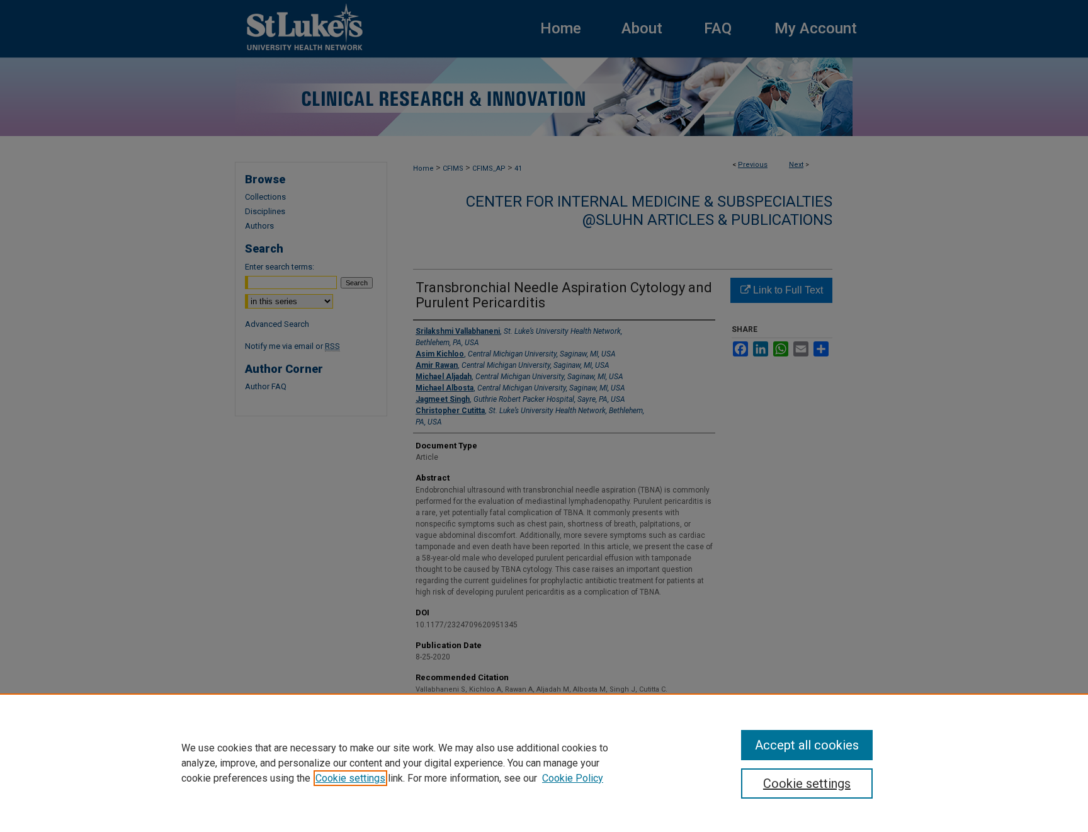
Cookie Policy (572, 778)
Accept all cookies (807, 745)
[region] (544, 762)
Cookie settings (350, 778)
